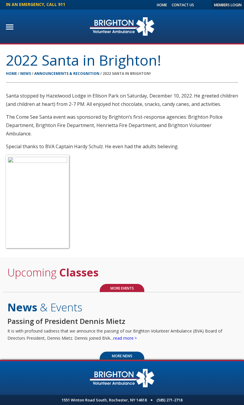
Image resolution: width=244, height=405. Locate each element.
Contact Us (183, 4)
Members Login (228, 4)
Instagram (206, 5)
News (25, 73)
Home (162, 4)
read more (123, 338)
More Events (122, 288)
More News (122, 355)
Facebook (199, 5)
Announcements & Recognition (66, 73)
